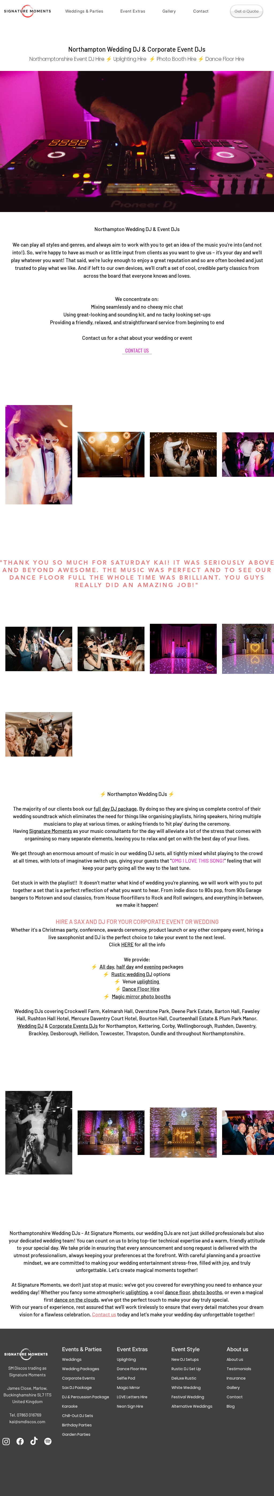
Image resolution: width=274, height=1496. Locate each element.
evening (152, 967)
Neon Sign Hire (130, 1406)
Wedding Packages (80, 1369)
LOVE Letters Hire (132, 1397)
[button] (84, 11)
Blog (231, 1406)
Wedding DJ (30, 1026)
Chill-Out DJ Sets (77, 1415)
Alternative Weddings (191, 1406)
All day (107, 967)
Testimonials (239, 1369)
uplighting (148, 981)
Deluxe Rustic (184, 1378)
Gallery (233, 1387)
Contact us (104, 1314)
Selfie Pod (126, 1378)
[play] (261, 207)
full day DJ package (115, 809)
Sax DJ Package (77, 1387)
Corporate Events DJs (73, 1026)
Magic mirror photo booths (141, 996)
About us (235, 1359)
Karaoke (70, 1406)
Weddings (72, 1359)
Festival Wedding (188, 1397)
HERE (127, 944)
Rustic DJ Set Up (186, 1369)
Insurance (236, 1378)
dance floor (177, 1292)
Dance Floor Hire (140, 989)
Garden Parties (76, 1434)
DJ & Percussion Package (82, 1397)
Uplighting (126, 1359)
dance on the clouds (76, 1300)
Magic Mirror (128, 1387)
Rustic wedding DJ (131, 974)
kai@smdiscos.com (27, 1421)
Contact (235, 1397)
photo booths (207, 1292)
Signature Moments (50, 831)
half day (125, 967)
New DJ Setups (185, 1359)
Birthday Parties (77, 1425)
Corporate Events (78, 1378)
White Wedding (186, 1387)
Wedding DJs (28, 1011)
